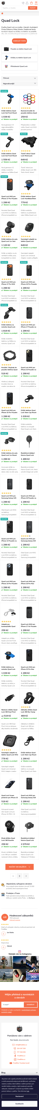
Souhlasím (19, 1104)
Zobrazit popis (19, 41)
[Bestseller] (9, 99)
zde (28, 1091)
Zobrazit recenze (15, 920)
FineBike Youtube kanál (21, 1063)
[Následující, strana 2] (19, 875)
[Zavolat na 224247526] (23, 3)
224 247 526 (21, 1048)
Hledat (33, 8)
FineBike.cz (21, 1056)
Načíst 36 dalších (18, 867)
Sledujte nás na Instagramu (20, 954)
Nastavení (19, 1096)
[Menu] (36, 3)
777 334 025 (21, 1052)
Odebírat (30, 1005)
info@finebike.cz (21, 1045)
